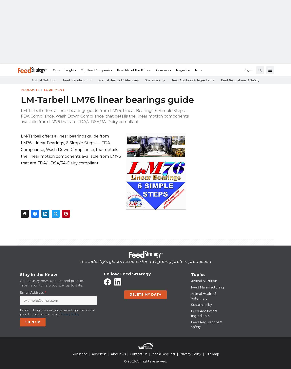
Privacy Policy (190, 354)
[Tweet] (56, 214)
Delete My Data (145, 294)
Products (30, 90)
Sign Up (32, 322)
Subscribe (80, 354)
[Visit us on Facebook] (107, 282)
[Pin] (66, 214)
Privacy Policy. (70, 314)
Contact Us (138, 354)
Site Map (212, 354)
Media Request (163, 354)
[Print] (25, 214)
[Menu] (270, 70)
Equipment (54, 90)
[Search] (260, 70)
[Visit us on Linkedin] (117, 282)
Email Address (33, 292)
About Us (118, 354)
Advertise (99, 354)
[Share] (35, 214)
